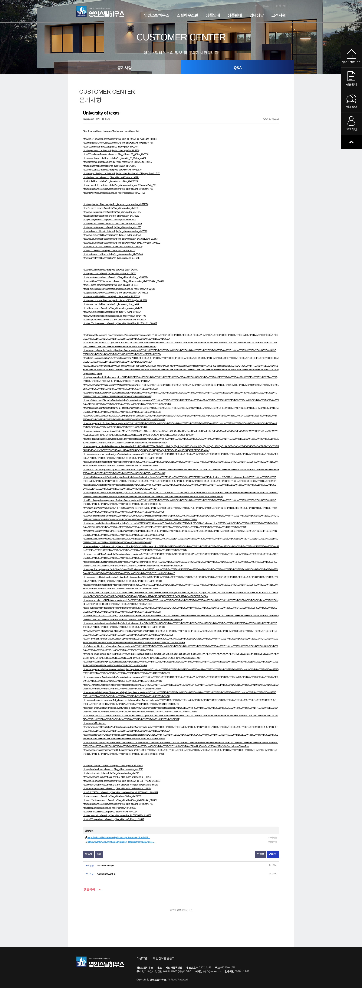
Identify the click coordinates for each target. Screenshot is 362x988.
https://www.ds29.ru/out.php (94, 723)
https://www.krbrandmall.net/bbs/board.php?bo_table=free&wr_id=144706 (114, 316)
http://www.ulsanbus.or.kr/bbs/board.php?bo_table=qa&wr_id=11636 (112, 227)
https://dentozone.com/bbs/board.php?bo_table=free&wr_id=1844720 (112, 246)
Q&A (238, 68)
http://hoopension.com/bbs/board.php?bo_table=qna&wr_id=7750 (111, 150)
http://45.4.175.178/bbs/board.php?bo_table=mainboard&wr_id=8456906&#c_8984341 (120, 792)
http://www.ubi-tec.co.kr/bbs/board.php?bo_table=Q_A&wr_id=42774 (112, 312)
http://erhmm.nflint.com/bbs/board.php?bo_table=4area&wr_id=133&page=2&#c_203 (119, 185)
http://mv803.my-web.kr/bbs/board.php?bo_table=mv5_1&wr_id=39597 (113, 819)
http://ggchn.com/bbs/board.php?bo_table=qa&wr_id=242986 (109, 166)
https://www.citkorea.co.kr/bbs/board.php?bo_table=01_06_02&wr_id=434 (114, 158)
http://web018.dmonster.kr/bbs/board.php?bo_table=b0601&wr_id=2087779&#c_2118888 (121, 781)
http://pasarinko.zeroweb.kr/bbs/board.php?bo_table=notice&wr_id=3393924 (115, 277)
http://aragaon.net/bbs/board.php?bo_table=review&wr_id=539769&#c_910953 (117, 815)
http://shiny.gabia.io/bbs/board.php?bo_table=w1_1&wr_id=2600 (110, 269)
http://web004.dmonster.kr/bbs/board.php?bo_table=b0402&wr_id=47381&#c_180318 (120, 139)
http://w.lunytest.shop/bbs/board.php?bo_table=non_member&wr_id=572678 (115, 204)
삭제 (99, 854)
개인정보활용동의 (164, 958)
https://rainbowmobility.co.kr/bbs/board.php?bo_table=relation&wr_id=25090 (115, 231)
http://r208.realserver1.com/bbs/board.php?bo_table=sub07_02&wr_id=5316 (115, 154)
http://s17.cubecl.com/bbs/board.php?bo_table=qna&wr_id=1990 (110, 208)
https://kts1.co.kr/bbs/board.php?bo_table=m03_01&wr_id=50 (109, 250)
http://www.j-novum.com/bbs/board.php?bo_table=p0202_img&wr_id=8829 (115, 300)
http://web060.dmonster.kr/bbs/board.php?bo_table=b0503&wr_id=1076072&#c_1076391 (121, 242)
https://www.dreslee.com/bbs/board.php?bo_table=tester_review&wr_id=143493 (117, 777)
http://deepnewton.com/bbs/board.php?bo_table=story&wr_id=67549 (112, 223)
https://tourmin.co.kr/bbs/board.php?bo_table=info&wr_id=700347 (110, 811)
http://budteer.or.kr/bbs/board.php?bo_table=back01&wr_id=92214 (111, 177)
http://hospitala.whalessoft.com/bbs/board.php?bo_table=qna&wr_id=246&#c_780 (118, 804)
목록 (261, 854)
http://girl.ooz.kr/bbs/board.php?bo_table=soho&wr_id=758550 (109, 808)
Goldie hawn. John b (106, 874)
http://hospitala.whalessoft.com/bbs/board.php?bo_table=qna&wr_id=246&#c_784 (118, 142)
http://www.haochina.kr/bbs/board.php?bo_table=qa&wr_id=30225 (111, 296)
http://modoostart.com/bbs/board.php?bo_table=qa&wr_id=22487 (111, 146)
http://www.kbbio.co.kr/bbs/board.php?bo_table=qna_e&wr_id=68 (111, 304)
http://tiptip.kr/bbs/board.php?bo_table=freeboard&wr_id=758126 (110, 181)
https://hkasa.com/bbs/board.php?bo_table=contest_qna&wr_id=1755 (112, 308)
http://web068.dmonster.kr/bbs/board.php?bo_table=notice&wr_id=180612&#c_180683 (120, 239)
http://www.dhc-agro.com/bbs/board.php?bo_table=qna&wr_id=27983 (113, 765)
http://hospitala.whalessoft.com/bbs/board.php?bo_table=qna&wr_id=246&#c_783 (118, 189)
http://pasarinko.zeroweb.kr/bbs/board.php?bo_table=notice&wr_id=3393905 (115, 292)
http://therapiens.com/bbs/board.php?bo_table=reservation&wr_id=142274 (114, 319)
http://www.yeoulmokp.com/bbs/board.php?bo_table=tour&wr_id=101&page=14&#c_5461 (121, 173)
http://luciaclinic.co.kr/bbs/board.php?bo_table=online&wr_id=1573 (111, 773)
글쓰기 (274, 854)
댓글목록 (89, 889)
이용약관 (142, 958)
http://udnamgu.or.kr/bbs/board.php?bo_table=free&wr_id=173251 (111, 216)
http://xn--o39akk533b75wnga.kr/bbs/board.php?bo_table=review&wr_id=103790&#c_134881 (123, 281)
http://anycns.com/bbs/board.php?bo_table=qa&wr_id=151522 (109, 273)
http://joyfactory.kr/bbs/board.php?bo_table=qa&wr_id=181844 (109, 219)
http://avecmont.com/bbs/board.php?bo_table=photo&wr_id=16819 (111, 258)
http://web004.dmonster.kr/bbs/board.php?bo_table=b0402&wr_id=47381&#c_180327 (120, 323)
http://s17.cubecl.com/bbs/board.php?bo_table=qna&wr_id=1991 (110, 285)
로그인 (266, 5)
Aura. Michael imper (105, 865)
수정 (89, 854)
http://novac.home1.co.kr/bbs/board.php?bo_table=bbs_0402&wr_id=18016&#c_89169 (120, 784)
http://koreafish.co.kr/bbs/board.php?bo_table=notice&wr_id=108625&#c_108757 (117, 162)
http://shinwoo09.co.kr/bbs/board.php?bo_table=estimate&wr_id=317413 (114, 193)
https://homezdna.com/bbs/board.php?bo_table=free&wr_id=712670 (112, 169)
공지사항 (124, 68)
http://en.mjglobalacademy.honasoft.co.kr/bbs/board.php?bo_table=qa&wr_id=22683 (119, 289)
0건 (98, 119)
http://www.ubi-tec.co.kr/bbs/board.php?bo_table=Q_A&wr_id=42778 (112, 235)
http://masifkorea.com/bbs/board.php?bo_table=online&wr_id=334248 (113, 254)
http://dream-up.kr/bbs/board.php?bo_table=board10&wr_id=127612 (112, 796)
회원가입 (281, 5)
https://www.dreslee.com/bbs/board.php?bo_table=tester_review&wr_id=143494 (117, 788)
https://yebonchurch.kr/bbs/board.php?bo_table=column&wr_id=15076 (113, 769)
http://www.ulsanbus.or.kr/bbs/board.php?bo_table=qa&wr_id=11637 (112, 212)
